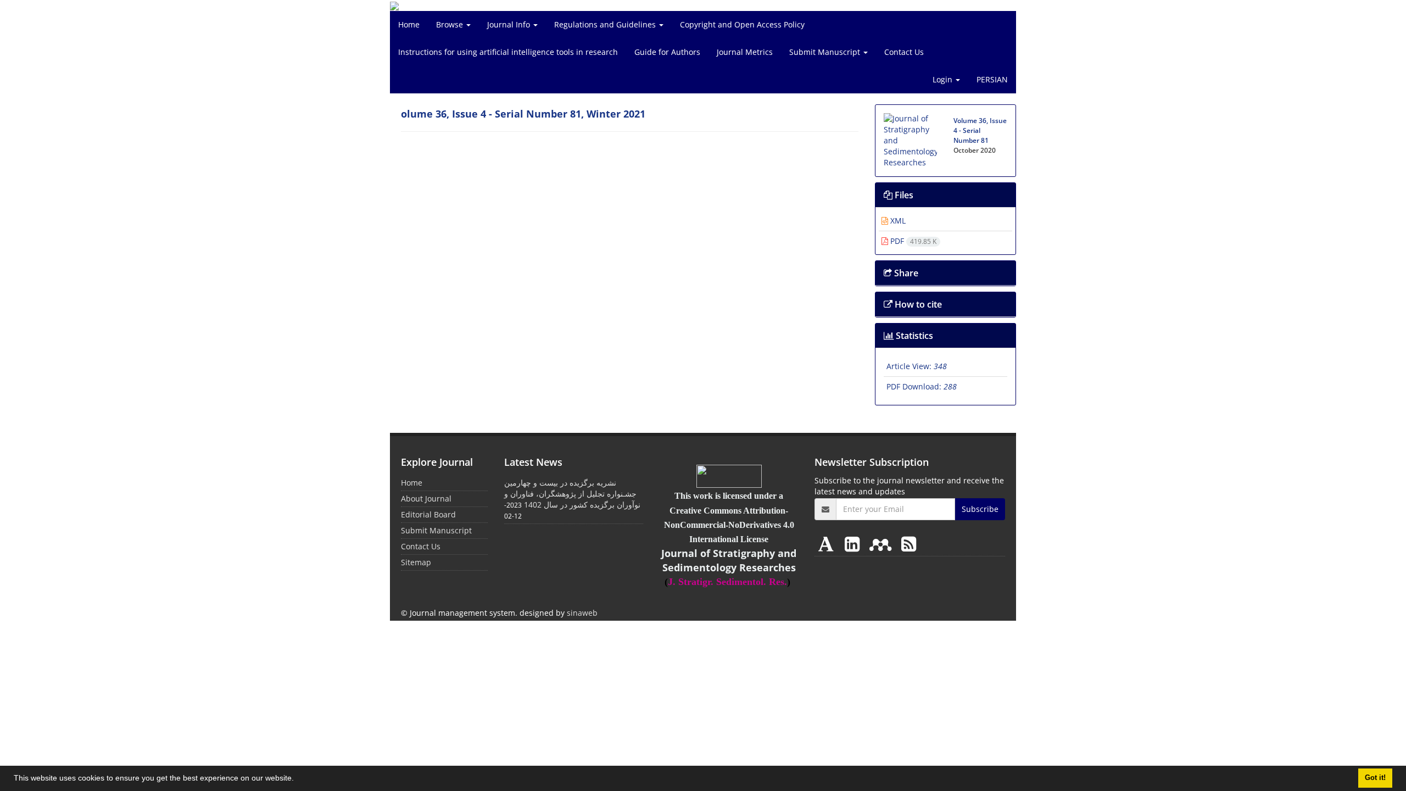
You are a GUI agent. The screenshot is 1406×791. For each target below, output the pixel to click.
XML (897, 220)
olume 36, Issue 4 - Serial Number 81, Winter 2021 (523, 113)
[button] (297, 779)
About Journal (426, 498)
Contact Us (904, 52)
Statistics (913, 336)
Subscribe (980, 509)
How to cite (917, 304)
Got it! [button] (1375, 778)
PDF (912, 241)
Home (409, 24)
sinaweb (582, 613)
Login (944, 79)
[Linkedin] (854, 543)
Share (905, 273)
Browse (450, 24)
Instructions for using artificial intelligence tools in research (508, 52)
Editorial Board (428, 514)
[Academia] (828, 543)
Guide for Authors (667, 52)
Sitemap (416, 562)
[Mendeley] (883, 543)
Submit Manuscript (825, 52)
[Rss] (909, 543)
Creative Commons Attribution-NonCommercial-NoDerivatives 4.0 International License (729, 525)
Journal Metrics (745, 52)
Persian (992, 79)
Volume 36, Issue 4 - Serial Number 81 (980, 130)
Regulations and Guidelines (606, 24)
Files (902, 195)
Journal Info (509, 24)
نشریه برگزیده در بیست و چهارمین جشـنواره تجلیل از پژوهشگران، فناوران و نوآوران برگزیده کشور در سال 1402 (572, 493)
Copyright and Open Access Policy (742, 24)
